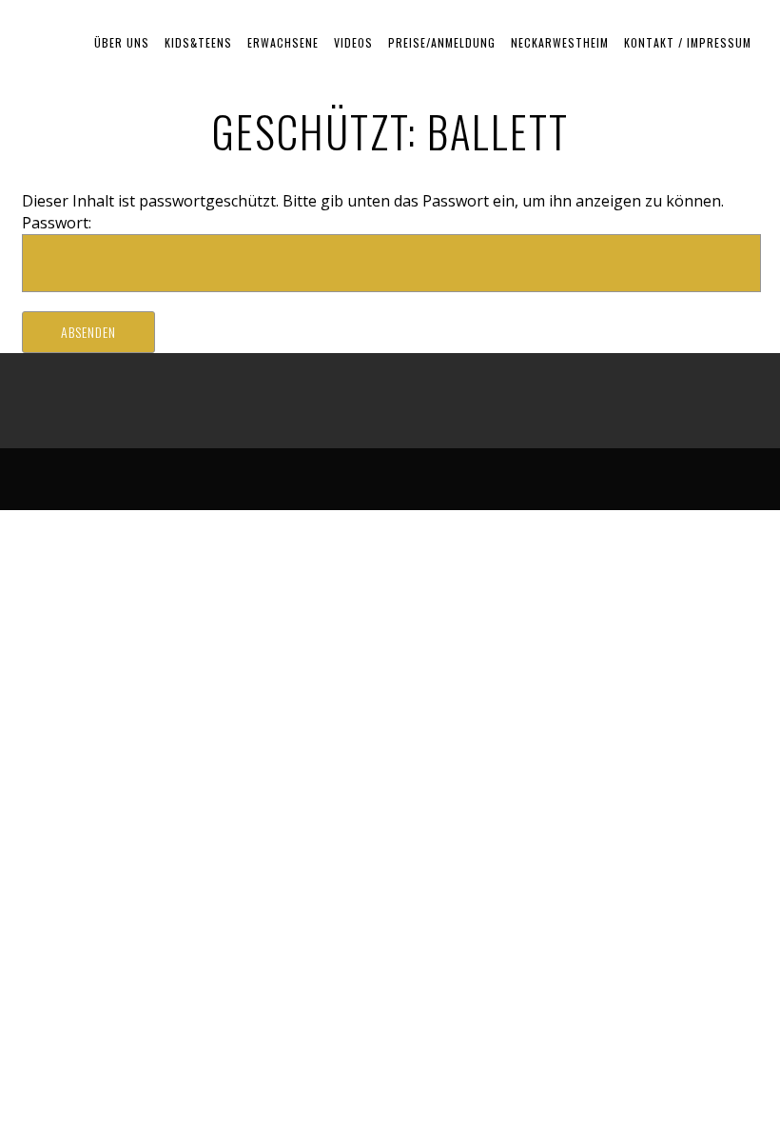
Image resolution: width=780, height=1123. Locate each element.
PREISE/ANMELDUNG (442, 42)
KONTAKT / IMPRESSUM (687, 42)
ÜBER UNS (121, 42)
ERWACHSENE (283, 42)
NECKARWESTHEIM (560, 42)
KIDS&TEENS (198, 42)
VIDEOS (353, 42)
